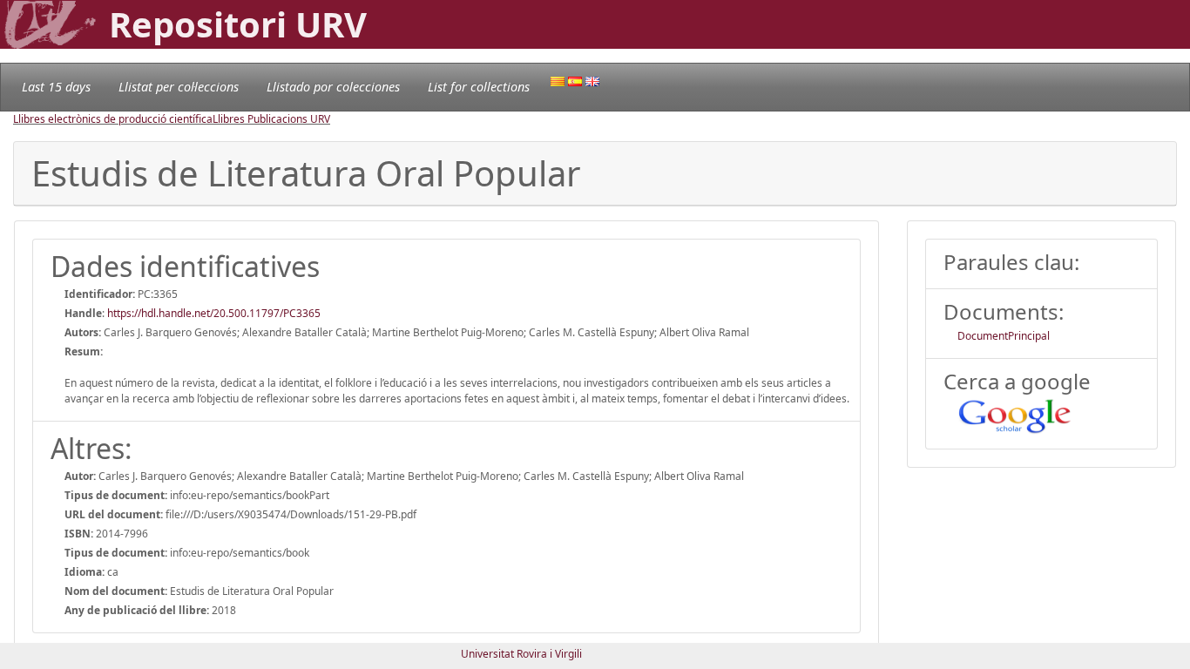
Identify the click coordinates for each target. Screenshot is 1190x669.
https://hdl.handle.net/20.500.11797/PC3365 (214, 313)
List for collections (479, 86)
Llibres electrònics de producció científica (113, 119)
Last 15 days (56, 86)
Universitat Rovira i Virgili (521, 653)
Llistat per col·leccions (178, 86)
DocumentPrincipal (1003, 335)
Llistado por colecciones (333, 86)
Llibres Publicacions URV (271, 119)
